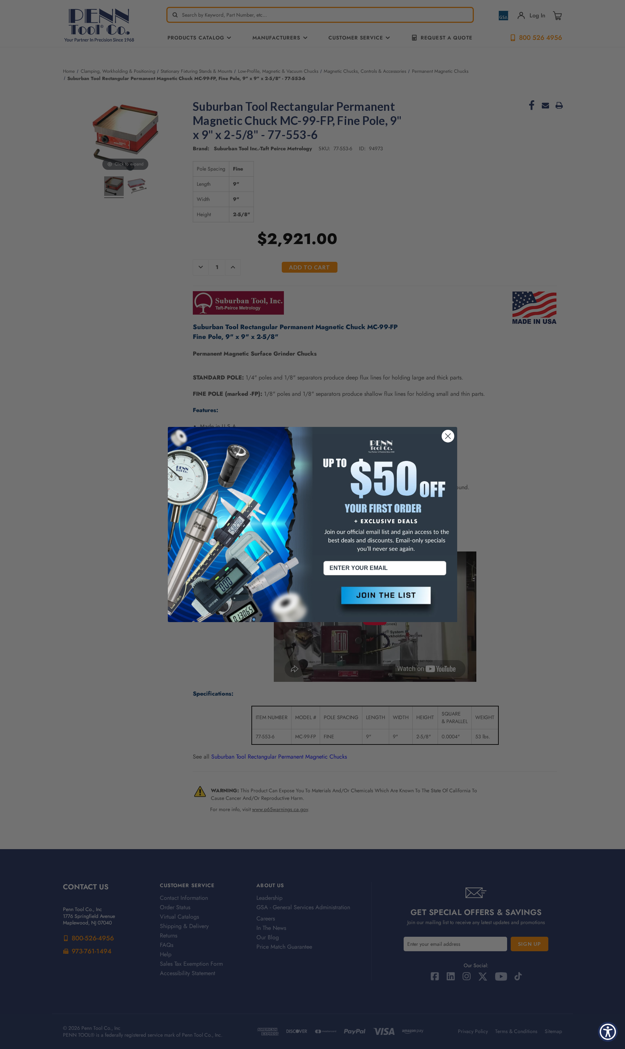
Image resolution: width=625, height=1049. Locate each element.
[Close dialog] (448, 436)
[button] (384, 601)
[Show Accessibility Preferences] (608, 1032)
